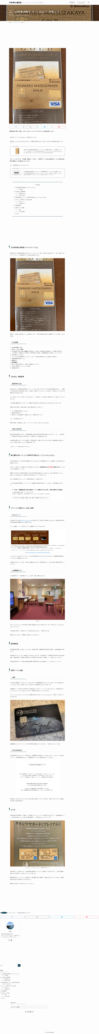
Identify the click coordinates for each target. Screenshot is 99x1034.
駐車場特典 (18, 205)
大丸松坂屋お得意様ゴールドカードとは (25, 187)
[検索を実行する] (19, 965)
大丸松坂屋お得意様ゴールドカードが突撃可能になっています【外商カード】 (42, 171)
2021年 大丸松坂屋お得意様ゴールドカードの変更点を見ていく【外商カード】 (43, 149)
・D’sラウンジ (21, 201)
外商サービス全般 (20, 207)
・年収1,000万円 (21, 195)
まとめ (17, 213)
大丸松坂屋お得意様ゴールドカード (23, 912)
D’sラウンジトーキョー (25, 520)
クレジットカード (12, 912)
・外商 (19, 209)
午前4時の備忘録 (15, 2)
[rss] (28, 1012)
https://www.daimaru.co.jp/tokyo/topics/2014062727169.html (38, 552)
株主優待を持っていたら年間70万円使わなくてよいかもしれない (31, 197)
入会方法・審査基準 (20, 191)
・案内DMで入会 (21, 193)
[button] (16, 127)
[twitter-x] (9, 940)
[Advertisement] (49, 33)
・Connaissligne (21, 211)
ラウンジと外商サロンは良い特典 (24, 199)
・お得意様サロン (22, 203)
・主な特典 (20, 189)
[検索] (33, 1012)
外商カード (13, 15)
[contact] (11, 940)
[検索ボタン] (88, 2)
